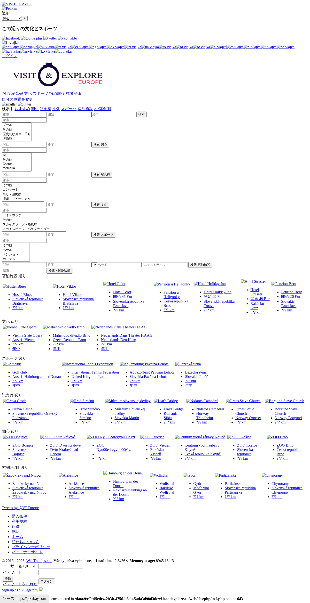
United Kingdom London (90, 377)
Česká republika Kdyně (203, 454)
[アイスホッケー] (34, 215)
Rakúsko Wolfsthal (167, 490)
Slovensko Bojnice (20, 452)
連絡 (15, 526)
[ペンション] (16, 254)
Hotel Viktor (72, 295)
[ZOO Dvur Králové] (57, 437)
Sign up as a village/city (20, 590)
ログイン (9, 56)
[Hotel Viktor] (64, 286)
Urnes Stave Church (244, 411)
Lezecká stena (196, 372)
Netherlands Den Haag (118, 340)
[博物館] (16, 139)
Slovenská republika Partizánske (240, 490)
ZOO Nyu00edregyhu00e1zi (114, 447)
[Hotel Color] (114, 284)
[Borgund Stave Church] (284, 401)
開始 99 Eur (213, 296)
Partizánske (233, 483)
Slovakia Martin (127, 418)
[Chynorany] (272, 475)
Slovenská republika (245, 452)
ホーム (17, 537)
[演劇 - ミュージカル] (23, 199)
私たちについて (25, 542)
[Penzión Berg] (283, 284)
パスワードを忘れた (20, 584)
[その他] (16, 129)
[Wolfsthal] (159, 475)
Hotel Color (122, 292)
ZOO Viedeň (160, 445)
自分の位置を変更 (17, 99)
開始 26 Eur (290, 296)
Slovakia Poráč (196, 377)
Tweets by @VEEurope (20, 508)
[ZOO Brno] (277, 437)
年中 (16, 349)
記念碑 (17, 93)
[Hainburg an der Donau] (123, 473)
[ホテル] (16, 250)
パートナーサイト (27, 552)
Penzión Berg (291, 292)
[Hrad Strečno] (82, 401)
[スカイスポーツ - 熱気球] (34, 224)
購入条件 (19, 516)
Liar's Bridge (174, 409)
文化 (28, 93)
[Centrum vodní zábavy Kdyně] (200, 437)
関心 (6, 93)
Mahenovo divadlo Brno (71, 335)
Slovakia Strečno (86, 415)
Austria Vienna (23, 340)
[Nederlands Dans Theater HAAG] (119, 327)
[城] (16, 155)
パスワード (12, 572)
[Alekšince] (68, 475)
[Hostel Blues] (14, 286)
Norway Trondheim (204, 415)
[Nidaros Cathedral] (202, 401)
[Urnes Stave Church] (243, 401)
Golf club (19, 372)
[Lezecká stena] (188, 364)
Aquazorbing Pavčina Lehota (152, 372)
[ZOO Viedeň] (152, 437)
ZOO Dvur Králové (65, 445)
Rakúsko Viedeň (157, 452)
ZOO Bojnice (22, 445)
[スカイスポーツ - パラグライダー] (34, 229)
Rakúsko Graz (257, 306)
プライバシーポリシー (31, 547)
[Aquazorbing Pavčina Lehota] (144, 364)
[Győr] (189, 475)
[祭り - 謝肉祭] (23, 194)
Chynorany (280, 483)
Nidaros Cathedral (210, 409)
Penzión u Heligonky (171, 294)
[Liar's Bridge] (166, 401)
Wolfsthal (167, 483)
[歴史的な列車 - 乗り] (16, 134)
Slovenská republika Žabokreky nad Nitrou (29, 490)
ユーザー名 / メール (20, 566)
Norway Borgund (288, 418)
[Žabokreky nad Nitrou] (22, 475)
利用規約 (19, 521)
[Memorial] (16, 168)
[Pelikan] (9, 8)
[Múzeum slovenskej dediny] (128, 401)
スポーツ (40, 93)
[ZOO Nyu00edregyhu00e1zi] (111, 437)
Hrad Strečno (89, 409)
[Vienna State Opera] (19, 327)
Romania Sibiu (171, 415)
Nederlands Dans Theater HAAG (127, 335)
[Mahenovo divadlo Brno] (64, 327)
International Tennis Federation (95, 372)
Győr (197, 483)
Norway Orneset (248, 418)
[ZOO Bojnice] (15, 437)
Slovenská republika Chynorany (286, 490)
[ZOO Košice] (239, 437)
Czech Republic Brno (69, 340)
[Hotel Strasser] (253, 281)
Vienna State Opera (27, 335)
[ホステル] (16, 259)
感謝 (15, 532)
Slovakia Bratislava (288, 303)
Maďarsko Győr (201, 490)
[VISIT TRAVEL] (17, 4)
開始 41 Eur (122, 296)
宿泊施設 (57, 93)
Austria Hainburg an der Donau (36, 377)
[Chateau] (16, 164)
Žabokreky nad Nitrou (29, 483)
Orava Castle (22, 409)
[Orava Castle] (14, 401)
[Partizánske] (225, 475)
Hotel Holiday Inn (218, 292)
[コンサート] (23, 189)
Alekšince (76, 483)
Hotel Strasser (256, 292)
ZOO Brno (285, 445)
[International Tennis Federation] (87, 364)
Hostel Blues (22, 295)
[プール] (16, 125)
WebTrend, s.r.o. (39, 561)
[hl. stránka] (58, 88)
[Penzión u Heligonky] (172, 284)
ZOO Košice (247, 445)
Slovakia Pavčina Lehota (149, 377)
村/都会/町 (74, 93)
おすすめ (22, 109)
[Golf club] (12, 364)
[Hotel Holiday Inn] (210, 284)
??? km (17, 308)
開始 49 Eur (260, 299)
